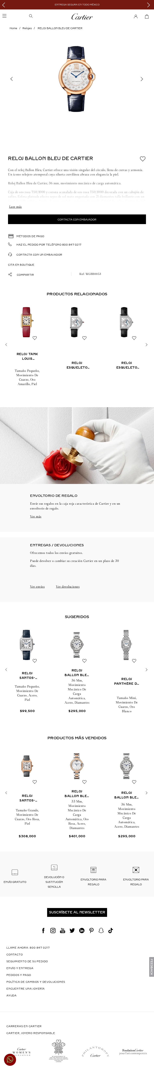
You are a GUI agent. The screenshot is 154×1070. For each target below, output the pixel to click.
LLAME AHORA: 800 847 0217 (28, 947)
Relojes (27, 28)
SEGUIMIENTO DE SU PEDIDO (27, 961)
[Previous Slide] (4, 4)
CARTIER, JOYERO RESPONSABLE (30, 1033)
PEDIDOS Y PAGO (18, 975)
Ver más (36, 516)
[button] (43, 16)
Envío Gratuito (15, 882)
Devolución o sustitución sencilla (54, 882)
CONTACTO (14, 954)
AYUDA (11, 995)
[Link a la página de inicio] (13, 28)
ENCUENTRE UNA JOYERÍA (25, 988)
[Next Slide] (149, 4)
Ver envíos (37, 586)
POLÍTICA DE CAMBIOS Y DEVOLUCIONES (35, 982)
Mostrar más (77, 207)
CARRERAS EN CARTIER (24, 1026)
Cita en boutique (21, 264)
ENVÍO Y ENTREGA (19, 968)
